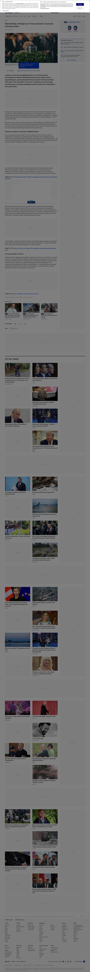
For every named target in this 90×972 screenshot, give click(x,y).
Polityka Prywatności (5, 10)
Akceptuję (80, 4)
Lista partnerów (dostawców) (44, 8)
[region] (45, 6)
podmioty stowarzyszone (20, 3)
